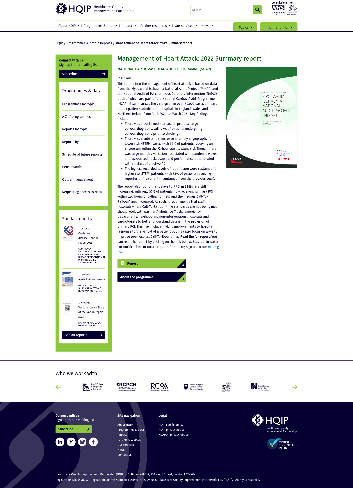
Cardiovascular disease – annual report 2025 (88, 238)
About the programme (137, 276)
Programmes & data (99, 25)
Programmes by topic (78, 104)
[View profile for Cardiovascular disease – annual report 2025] (67, 233)
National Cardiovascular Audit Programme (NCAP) (164, 69)
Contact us (124, 454)
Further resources (153, 25)
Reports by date (74, 141)
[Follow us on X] (71, 441)
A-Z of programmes (76, 116)
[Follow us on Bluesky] (82, 441)
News (205, 25)
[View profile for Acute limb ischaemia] (67, 278)
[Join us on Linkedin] (60, 441)
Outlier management (77, 179)
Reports (106, 43)
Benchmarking (72, 166)
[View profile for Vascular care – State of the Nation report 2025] (67, 307)
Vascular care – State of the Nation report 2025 (91, 312)
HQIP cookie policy (171, 424)
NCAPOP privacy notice (174, 434)
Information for (277, 27)
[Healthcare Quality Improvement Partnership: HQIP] (95, 8)
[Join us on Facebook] (93, 441)
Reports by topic (75, 129)
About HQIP (67, 25)
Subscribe (69, 73)
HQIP (59, 43)
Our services (184, 25)
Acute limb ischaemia (91, 279)
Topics (243, 27)
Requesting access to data (82, 191)
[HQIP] (269, 423)
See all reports (76, 335)
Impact (127, 25)
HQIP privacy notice (172, 429)
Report (132, 263)
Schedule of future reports (82, 154)
